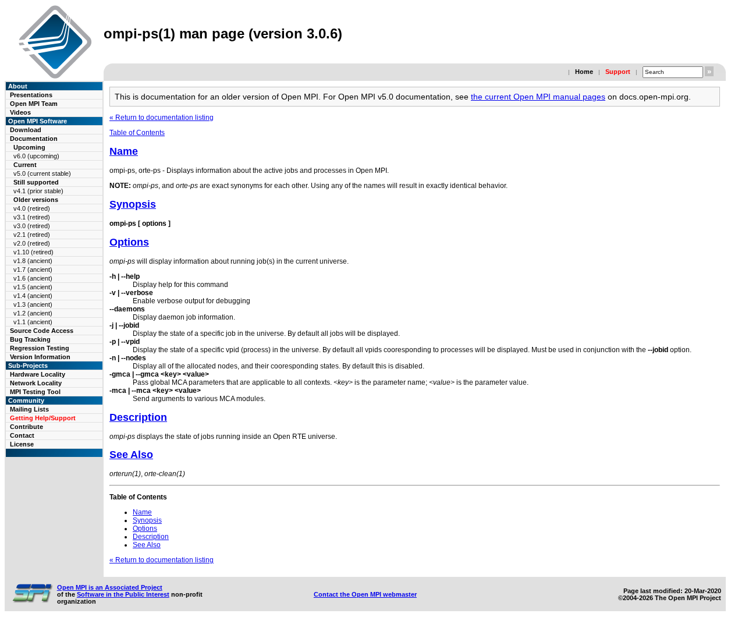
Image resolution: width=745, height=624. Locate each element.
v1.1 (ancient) (32, 321)
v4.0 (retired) (31, 208)
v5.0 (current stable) (42, 173)
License (22, 444)
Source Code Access (41, 330)
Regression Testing (39, 348)
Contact (22, 435)
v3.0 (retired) (31, 225)
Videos (20, 112)
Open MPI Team (34, 103)
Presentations (31, 94)
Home (584, 71)
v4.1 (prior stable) (38, 190)
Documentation (34, 138)
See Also (131, 454)
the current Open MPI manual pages (538, 96)
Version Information (40, 356)
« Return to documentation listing (161, 118)
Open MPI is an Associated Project (109, 587)
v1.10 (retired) (33, 252)
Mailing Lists (29, 409)
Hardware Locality (37, 374)
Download (25, 129)
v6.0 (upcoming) (36, 156)
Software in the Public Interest (123, 594)
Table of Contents (137, 133)
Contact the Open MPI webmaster (365, 594)
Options (129, 242)
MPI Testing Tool (35, 391)
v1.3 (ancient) (32, 304)
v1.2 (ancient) (32, 313)
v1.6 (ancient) (32, 278)
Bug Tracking (30, 339)
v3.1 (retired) (31, 217)
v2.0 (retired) (31, 243)
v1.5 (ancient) (32, 286)
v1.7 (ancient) (32, 269)
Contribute (26, 426)
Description (138, 417)
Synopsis (132, 204)
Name (123, 151)
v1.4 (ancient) (32, 295)
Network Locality (36, 383)
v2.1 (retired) (31, 234)
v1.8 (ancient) (32, 260)
